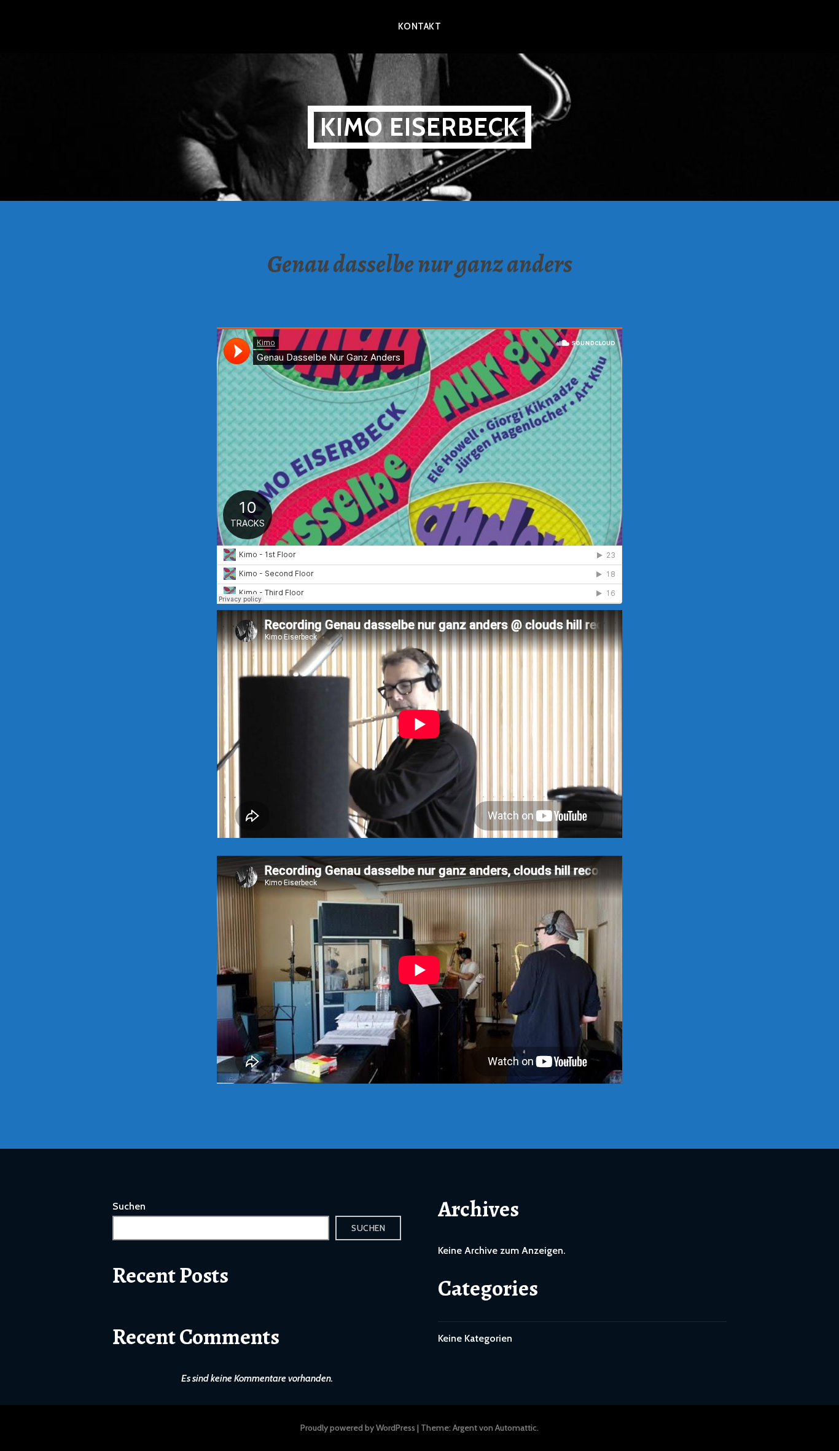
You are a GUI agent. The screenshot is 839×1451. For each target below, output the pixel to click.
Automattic (516, 1427)
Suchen (129, 1206)
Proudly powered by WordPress (357, 1427)
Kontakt (419, 26)
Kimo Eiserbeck (420, 127)
